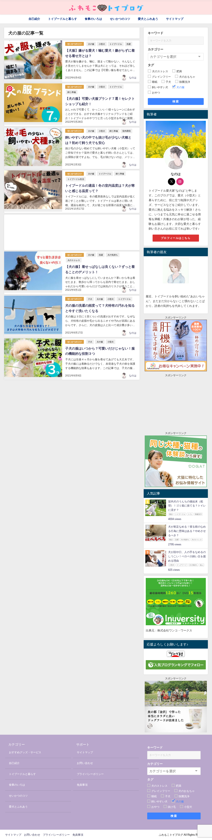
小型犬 (102, 44)
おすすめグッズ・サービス (25, 752)
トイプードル (116, 44)
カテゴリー (155, 49)
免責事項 (82, 784)
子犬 (90, 299)
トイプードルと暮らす (62, 18)
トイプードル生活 (75, 179)
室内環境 (126, 131)
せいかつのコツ (120, 18)
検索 (175, 101)
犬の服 (91, 44)
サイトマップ (174, 18)
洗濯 (128, 44)
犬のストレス (73, 260)
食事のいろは (93, 18)
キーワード (155, 32)
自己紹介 (34, 18)
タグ (151, 64)
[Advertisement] (71, 232)
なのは (132, 77)
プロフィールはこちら (175, 238)
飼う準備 (71, 92)
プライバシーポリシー (90, 774)
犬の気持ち (112, 255)
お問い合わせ (85, 763)
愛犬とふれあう (148, 18)
